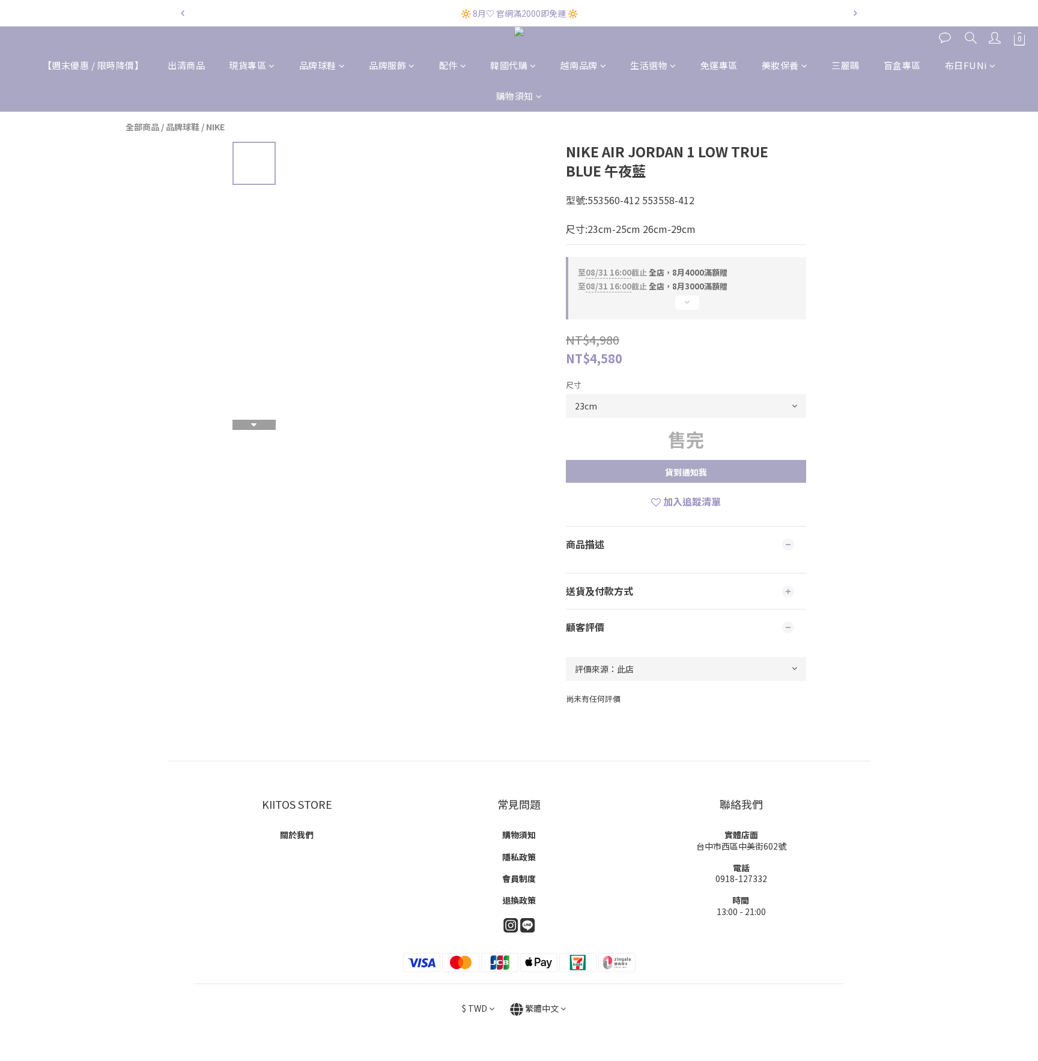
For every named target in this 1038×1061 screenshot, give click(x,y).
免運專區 (719, 65)
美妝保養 (780, 65)
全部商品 (142, 127)
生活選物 (648, 65)
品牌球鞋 (317, 65)
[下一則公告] (855, 13)
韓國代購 (508, 65)
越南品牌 (579, 65)
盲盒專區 (902, 65)
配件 (448, 65)
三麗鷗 (845, 65)
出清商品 (186, 65)
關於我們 (297, 835)
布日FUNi (966, 65)
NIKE (215, 127)
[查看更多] (686, 307)
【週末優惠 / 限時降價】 (93, 65)
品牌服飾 (387, 65)
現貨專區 (247, 65)
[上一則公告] (182, 13)
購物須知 (514, 95)
